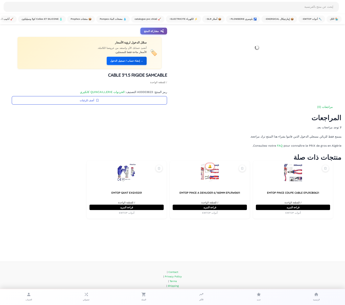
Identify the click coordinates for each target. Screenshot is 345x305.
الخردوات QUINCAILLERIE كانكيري (102, 92)
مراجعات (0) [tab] (325, 107)
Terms (173, 281)
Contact (173, 272)
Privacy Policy (173, 276)
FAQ (280, 145)
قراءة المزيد (293, 207)
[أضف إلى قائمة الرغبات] (325, 168)
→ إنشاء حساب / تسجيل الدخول (126, 60)
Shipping (173, 285)
